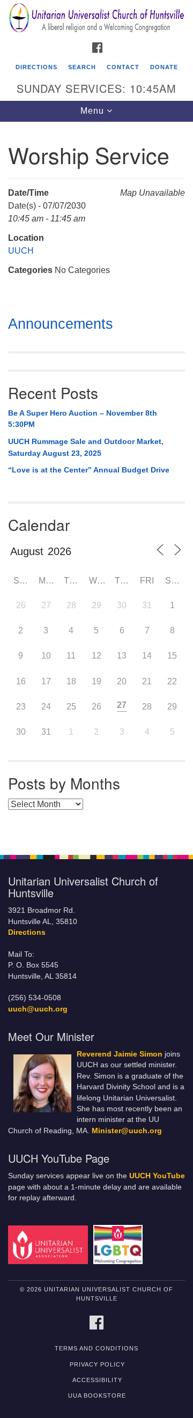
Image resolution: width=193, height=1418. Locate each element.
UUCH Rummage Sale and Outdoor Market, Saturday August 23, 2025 (86, 447)
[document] (96, 482)
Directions (36, 67)
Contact (123, 67)
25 (71, 706)
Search (82, 67)
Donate (164, 67)
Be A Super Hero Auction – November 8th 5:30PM (82, 419)
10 (46, 655)
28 (71, 605)
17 (46, 681)
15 (172, 655)
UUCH (21, 250)
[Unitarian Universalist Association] (49, 1244)
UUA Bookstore (97, 1395)
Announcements (60, 324)
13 (122, 655)
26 (21, 605)
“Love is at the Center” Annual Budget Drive (88, 470)
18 (71, 681)
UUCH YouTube (157, 1176)
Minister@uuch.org (127, 1131)
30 (122, 605)
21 (147, 681)
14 (147, 655)
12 (96, 655)
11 (71, 655)
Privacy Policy (97, 1364)
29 (96, 605)
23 (21, 706)
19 (96, 681)
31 (147, 605)
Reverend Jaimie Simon (119, 1054)
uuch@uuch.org (38, 1009)
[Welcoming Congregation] (119, 1244)
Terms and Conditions (96, 1348)
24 (46, 706)
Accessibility (97, 1380)
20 (122, 681)
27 (46, 605)
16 (21, 681)
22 (172, 681)
